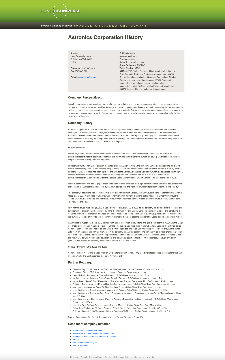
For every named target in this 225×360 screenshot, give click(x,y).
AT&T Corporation (80, 345)
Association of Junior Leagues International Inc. (94, 333)
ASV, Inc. (77, 339)
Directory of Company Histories (118, 357)
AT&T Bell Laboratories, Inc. (85, 342)
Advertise (150, 357)
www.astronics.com (87, 77)
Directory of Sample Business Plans (86, 357)
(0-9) (76, 25)
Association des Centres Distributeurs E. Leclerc (94, 336)
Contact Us (139, 357)
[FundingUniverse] (61, 11)
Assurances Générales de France (87, 330)
